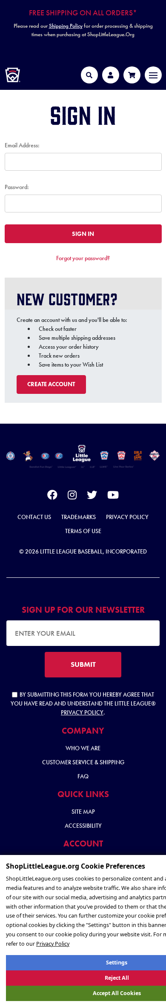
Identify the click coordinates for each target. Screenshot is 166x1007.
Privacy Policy (127, 517)
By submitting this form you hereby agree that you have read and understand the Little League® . (83, 703)
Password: (17, 187)
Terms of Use (83, 531)
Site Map (83, 811)
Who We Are (83, 748)
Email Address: (22, 145)
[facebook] (52, 496)
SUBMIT (83, 664)
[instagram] (72, 496)
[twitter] (92, 496)
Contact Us (34, 517)
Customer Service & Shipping (83, 762)
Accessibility (83, 825)
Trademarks (78, 517)
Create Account (51, 384)
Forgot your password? (83, 258)
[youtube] (113, 496)
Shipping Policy (66, 25)
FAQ (83, 776)
